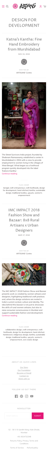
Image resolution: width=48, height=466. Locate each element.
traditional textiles (19, 193)
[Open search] (7, 6)
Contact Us (24, 376)
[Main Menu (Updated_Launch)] (3, 6)
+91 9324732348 (24, 436)
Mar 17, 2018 (24, 235)
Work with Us (24, 379)
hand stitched (22, 190)
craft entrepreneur (17, 188)
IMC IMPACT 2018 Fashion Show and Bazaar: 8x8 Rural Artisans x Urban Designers (24, 220)
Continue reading (9, 173)
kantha (32, 190)
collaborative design (14, 329)
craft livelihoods (32, 188)
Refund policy (32, 448)
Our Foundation (24, 370)
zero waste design (30, 340)
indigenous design (21, 334)
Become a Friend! (24, 373)
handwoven (8, 334)
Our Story (24, 367)
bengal (6, 188)
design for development (22, 332)
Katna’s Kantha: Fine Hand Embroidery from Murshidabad (24, 44)
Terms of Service (17, 448)
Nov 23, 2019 (24, 54)
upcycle (31, 193)
